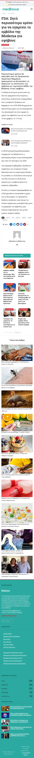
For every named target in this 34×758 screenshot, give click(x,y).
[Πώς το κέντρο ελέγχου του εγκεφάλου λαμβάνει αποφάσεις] (5, 715)
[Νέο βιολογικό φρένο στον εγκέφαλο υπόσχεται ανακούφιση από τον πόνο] (5, 131)
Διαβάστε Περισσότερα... (9, 615)
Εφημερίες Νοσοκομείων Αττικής (12, 658)
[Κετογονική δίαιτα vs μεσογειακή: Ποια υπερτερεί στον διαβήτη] (5, 708)
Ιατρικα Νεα (5, 44)
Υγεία (3, 680)
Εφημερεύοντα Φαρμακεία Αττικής (13, 652)
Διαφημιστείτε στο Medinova (11, 636)
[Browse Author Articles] (17, 234)
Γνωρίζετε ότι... (5, 696)
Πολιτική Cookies (8, 644)
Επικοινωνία (6, 639)
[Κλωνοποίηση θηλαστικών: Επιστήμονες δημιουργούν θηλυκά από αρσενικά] (9, 287)
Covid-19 (8, 217)
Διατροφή (4, 688)
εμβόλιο (24, 217)
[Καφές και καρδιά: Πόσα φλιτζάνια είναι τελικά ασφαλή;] (24, 312)
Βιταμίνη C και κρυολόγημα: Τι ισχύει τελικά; (15, 432)
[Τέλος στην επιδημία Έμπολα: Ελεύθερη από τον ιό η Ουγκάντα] (5, 735)
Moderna (18, 217)
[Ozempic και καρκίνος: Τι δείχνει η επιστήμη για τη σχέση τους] (9, 312)
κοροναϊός (4, 220)
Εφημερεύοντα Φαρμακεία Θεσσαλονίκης (15, 655)
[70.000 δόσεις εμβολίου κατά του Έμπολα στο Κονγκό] (24, 264)
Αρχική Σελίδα (7, 633)
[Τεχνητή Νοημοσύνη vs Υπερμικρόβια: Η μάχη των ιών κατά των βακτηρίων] (24, 287)
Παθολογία (4, 684)
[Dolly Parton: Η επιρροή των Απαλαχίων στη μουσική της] (5, 722)
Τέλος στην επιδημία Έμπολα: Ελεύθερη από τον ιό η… (19, 734)
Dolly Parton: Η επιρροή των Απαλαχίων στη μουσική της (19, 721)
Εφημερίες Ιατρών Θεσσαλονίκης (12, 660)
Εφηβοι (29, 217)
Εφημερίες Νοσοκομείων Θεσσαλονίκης (14, 663)
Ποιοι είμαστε (7, 642)
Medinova (5, 590)
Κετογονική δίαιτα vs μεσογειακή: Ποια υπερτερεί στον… (21, 707)
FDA (13, 217)
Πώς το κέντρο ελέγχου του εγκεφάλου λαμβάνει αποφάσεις (20, 714)
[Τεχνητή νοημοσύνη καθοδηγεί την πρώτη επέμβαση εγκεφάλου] (5, 143)
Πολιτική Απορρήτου (9, 647)
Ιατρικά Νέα (4, 692)
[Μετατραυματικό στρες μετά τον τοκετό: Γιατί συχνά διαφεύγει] (5, 729)
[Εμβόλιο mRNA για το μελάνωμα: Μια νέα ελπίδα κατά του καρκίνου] (9, 264)
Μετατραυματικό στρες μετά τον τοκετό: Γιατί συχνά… (21, 727)
